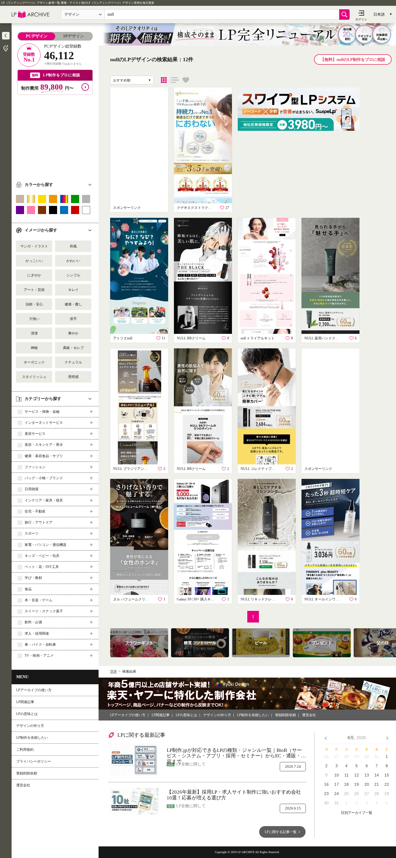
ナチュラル (73, 362)
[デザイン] (163, 80)
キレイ (73, 290)
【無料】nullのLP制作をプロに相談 (352, 59)
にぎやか (34, 275)
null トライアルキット (258, 338)
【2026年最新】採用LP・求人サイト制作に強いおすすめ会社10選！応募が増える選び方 (234, 795)
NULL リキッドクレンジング (259, 599)
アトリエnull (122, 338)
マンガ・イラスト (34, 246)
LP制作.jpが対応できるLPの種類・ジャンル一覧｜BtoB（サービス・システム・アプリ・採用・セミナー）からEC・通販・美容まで (236, 753)
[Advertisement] (55, 135)
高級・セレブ (73, 348)
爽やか (73, 333)
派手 (73, 319)
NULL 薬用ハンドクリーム (323, 338)
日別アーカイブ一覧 (356, 813)
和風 (73, 246)
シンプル (73, 275)
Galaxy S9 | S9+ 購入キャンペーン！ (196, 599)
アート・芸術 (34, 290)
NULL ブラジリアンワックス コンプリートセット (132, 469)
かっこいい (34, 261)
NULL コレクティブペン (259, 469)
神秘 (34, 348)
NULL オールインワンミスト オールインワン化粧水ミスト (323, 599)
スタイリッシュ (34, 377)
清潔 (34, 333)
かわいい (73, 261)
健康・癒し (73, 304)
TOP (113, 671)
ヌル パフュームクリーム (132, 599)
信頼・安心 (34, 304)
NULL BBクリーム (191, 338)
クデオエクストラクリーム (196, 208)
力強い (34, 319)
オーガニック (34, 362)
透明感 (73, 377)
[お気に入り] (185, 80)
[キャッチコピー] (174, 80)
